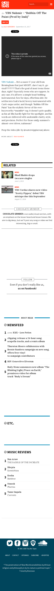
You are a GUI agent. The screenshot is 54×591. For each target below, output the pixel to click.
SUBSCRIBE (35, 555)
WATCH (5, 22)
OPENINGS (25, 555)
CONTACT (15, 555)
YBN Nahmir (8, 82)
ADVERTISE (45, 555)
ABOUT (7, 555)
